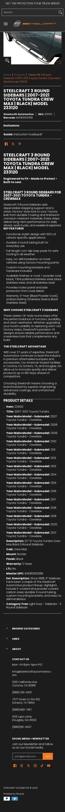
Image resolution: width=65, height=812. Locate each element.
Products (19, 74)
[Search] (60, 12)
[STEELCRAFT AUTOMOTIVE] (34, 24)
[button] (6, 144)
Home (7, 74)
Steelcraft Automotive (18, 114)
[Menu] (5, 24)
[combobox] (30, 12)
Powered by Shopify (13, 793)
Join (47, 756)
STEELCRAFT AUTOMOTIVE (16, 787)
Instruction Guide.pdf (28, 134)
